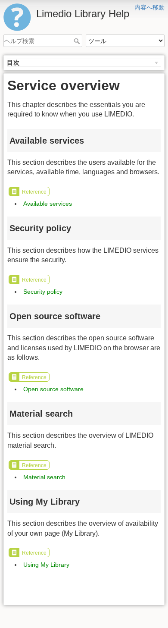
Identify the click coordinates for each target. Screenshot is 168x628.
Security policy (42, 291)
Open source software (53, 389)
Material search (44, 477)
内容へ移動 (149, 7)
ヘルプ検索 (78, 41)
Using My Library (46, 564)
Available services (47, 203)
